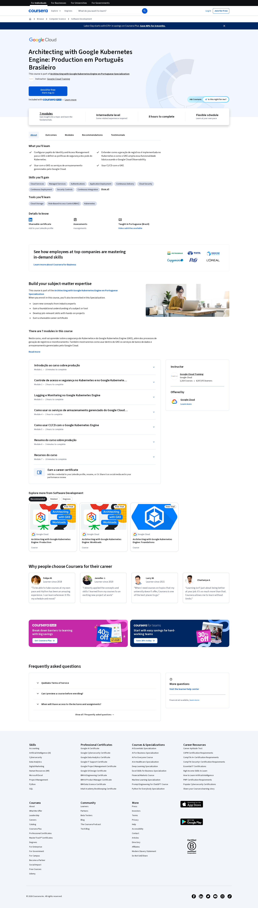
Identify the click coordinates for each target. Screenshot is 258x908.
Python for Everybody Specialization (148, 788)
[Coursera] (38, 11)
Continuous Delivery (125, 183)
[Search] (144, 11)
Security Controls (65, 189)
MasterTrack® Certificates (41, 837)
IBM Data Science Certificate (93, 784)
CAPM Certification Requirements (198, 752)
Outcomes (51, 135)
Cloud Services (37, 183)
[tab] (38, 499)
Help (134, 824)
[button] (68, 11)
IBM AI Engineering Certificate (94, 775)
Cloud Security (145, 183)
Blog (83, 819)
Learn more (70, 99)
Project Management (38, 779)
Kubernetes (89, 203)
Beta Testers (86, 815)
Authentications (78, 183)
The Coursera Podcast (91, 824)
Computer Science (57, 18)
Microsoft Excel (36, 775)
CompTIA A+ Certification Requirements (201, 757)
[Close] (224, 26)
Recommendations (92, 135)
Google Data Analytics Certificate (95, 757)
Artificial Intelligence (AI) (40, 752)
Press (134, 806)
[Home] (30, 19)
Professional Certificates (40, 833)
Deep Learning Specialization (145, 766)
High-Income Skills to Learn (195, 770)
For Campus (34, 855)
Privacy (135, 819)
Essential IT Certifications (194, 766)
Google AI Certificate (90, 748)
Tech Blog (85, 828)
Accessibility (137, 828)
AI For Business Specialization (145, 752)
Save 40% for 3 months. (152, 26)
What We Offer (35, 810)
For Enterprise (35, 846)
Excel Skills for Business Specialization (149, 770)
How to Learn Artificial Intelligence (198, 775)
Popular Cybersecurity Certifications (199, 784)
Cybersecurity (35, 757)
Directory (136, 842)
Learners (85, 806)
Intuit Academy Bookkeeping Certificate (98, 788)
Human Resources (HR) (39, 770)
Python (32, 784)
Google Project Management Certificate (98, 766)
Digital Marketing (36, 766)
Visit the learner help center (184, 689)
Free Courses (35, 869)
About (33, 135)
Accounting (34, 748)
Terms (135, 815)
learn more (194, 700)
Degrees (33, 842)
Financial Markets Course (143, 775)
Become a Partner (37, 860)
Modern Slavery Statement (144, 851)
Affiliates (136, 846)
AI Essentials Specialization (144, 748)
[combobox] (106, 11)
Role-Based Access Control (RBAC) (64, 203)
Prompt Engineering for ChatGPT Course (150, 784)
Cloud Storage (37, 203)
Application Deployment (100, 183)
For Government (36, 851)
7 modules (46, 114)
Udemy (32, 873)
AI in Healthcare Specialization (145, 761)
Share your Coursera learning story (199, 788)
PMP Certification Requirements (197, 779)
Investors (136, 810)
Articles (135, 837)
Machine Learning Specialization (146, 779)
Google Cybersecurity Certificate (95, 752)
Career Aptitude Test (192, 748)
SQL (31, 788)
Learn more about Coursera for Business (55, 264)
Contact (135, 833)
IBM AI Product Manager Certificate (96, 779)
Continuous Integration (88, 189)
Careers (32, 819)
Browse (40, 18)
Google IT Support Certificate (94, 761)
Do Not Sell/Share (140, 855)
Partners (84, 810)
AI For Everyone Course (142, 757)
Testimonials (118, 135)
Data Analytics (35, 761)
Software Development (81, 18)
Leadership (34, 815)
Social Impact (35, 864)
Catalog (32, 824)
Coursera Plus (35, 828)
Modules (69, 135)
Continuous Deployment (41, 189)
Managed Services (57, 183)
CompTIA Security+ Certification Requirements (204, 761)
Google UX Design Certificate (93, 770)
